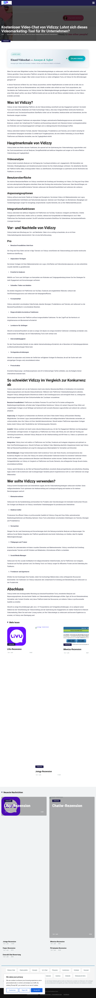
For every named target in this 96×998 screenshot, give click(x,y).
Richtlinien (66, 994)
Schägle (76, 970)
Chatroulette (24, 970)
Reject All (24, 990)
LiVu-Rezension (14, 649)
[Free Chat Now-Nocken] (6, 2)
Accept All (37, 990)
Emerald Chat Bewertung (12, 955)
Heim (2, 34)
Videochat (6, 40)
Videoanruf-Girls (80, 976)
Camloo (58, 976)
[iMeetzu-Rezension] (76, 636)
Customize (12, 990)
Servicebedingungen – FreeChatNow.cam (51, 994)
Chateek (67, 976)
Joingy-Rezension (43, 771)
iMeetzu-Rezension (72, 649)
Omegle (34, 970)
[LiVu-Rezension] (20, 636)
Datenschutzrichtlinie (32, 994)
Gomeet (86, 970)
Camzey (48, 976)
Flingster (55, 970)
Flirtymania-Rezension (58, 948)
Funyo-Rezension (9, 948)
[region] (24, 984)
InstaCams (65, 970)
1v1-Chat (44, 970)
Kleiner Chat (11, 970)
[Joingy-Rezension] (48, 697)
